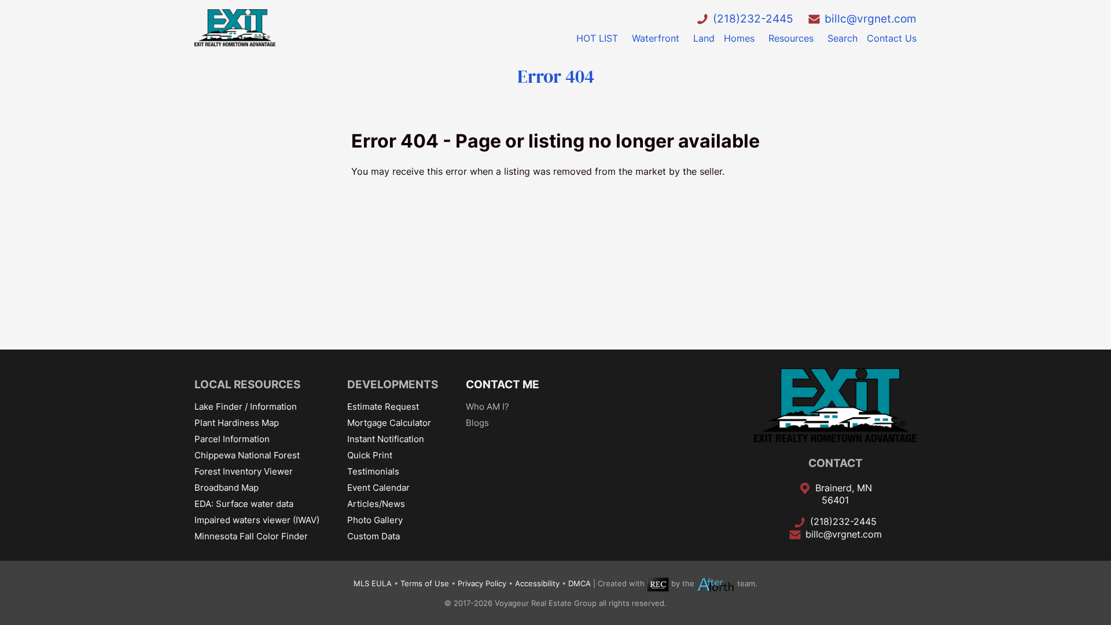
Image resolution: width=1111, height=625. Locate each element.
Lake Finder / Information (245, 406)
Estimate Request (383, 406)
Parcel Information (232, 438)
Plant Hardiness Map (236, 422)
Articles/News (376, 503)
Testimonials (373, 471)
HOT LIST (597, 38)
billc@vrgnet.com (871, 18)
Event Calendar (378, 487)
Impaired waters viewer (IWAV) (256, 519)
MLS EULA (373, 583)
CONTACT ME (502, 384)
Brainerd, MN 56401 (843, 494)
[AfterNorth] (716, 583)
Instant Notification (385, 438)
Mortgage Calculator (389, 422)
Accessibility (537, 583)
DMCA (579, 583)
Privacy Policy (482, 583)
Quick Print (369, 455)
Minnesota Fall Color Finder (251, 536)
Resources (791, 38)
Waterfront (655, 38)
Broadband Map (226, 487)
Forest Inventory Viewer (243, 471)
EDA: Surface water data (243, 503)
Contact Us (892, 38)
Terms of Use (424, 583)
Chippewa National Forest (247, 455)
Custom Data (373, 536)
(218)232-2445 (753, 18)
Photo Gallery (375, 519)
